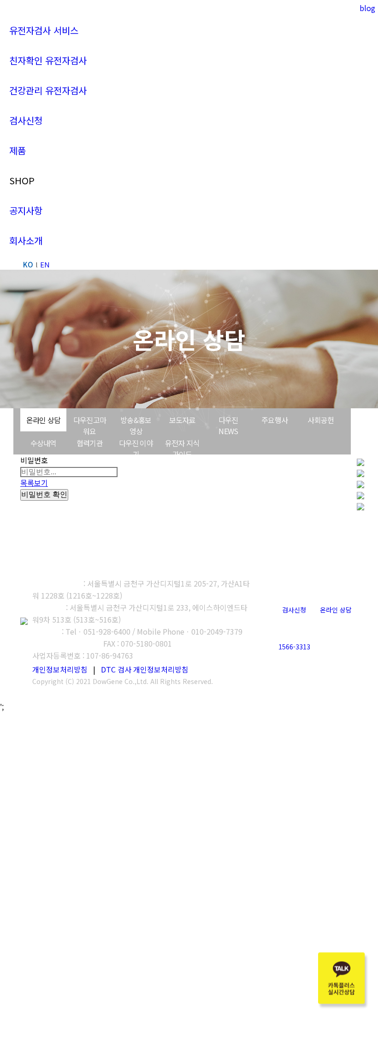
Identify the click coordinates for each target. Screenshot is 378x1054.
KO (28, 264)
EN (45, 264)
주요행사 (274, 419)
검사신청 (294, 609)
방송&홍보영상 (135, 425)
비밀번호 (34, 460)
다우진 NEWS (228, 425)
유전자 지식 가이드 (182, 448)
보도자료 (182, 419)
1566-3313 (294, 646)
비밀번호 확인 (44, 494)
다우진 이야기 (136, 448)
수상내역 (43, 442)
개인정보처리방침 (60, 669)
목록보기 (34, 482)
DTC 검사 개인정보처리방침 (145, 669)
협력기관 (90, 442)
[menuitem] (43, 30)
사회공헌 (320, 419)
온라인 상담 (43, 419)
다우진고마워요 (89, 425)
